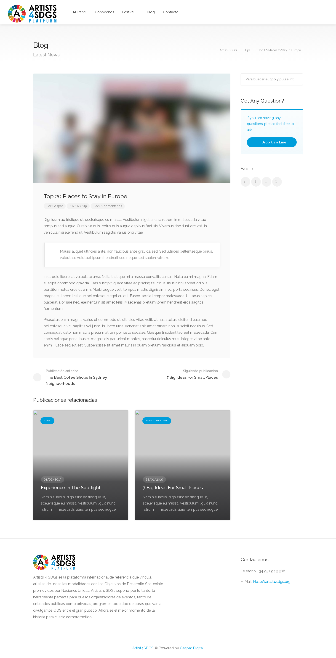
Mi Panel (79, 12)
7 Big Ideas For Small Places (192, 374)
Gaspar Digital (192, 648)
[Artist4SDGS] (32, 13)
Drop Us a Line (273, 142)
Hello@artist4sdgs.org (272, 581)
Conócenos (104, 12)
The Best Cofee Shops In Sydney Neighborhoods (76, 377)
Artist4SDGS (143, 648)
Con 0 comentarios (107, 206)
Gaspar (57, 206)
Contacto (171, 12)
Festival (128, 12)
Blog (151, 12)
